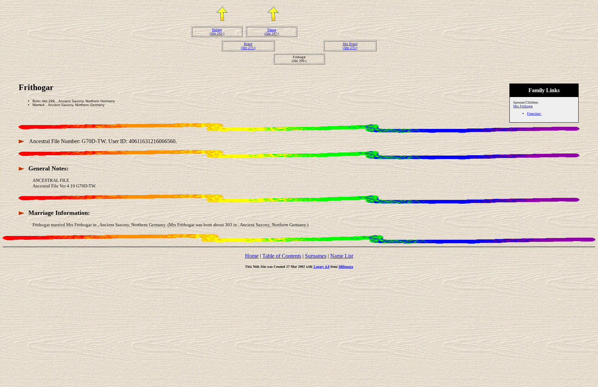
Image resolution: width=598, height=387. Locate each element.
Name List (341, 256)
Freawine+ (534, 113)
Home (252, 256)
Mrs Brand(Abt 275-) (350, 46)
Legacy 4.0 (321, 267)
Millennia (345, 267)
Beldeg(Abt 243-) (217, 31)
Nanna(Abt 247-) (271, 31)
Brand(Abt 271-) (248, 46)
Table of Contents (281, 256)
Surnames (315, 256)
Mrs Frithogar (523, 106)
